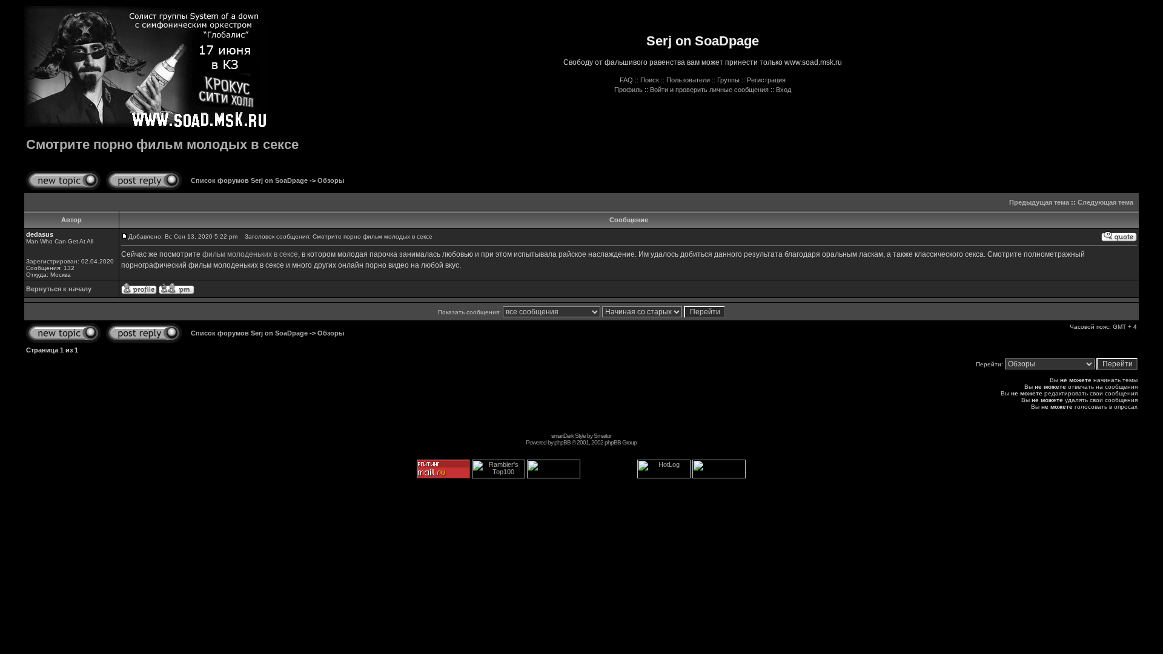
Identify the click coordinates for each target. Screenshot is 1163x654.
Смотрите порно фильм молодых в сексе (162, 144)
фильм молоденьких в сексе (250, 254)
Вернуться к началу (58, 288)
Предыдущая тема (1039, 202)
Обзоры (330, 180)
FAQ (626, 80)
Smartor (602, 435)
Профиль (628, 89)
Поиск (649, 80)
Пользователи (688, 80)
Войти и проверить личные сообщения (709, 89)
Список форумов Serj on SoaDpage (249, 180)
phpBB (562, 442)
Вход (783, 89)
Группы (728, 80)
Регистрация (766, 80)
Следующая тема (1105, 202)
